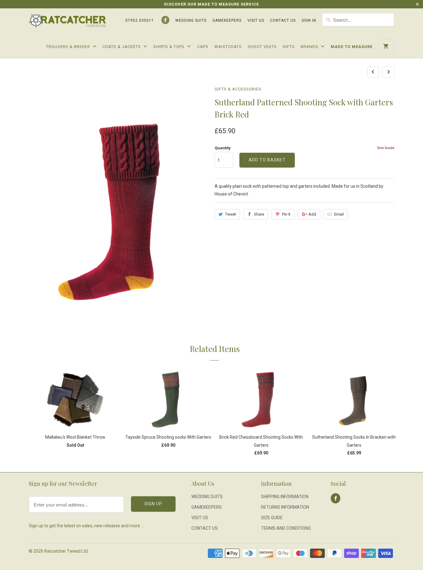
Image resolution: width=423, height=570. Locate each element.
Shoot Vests (262, 46)
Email (339, 214)
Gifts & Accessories (238, 89)
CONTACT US (283, 20)
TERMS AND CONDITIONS (286, 528)
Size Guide (385, 148)
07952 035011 (139, 20)
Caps (202, 46)
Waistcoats (228, 46)
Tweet (230, 214)
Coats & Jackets (122, 46)
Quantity (223, 148)
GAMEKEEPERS (227, 20)
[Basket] (386, 47)
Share (259, 214)
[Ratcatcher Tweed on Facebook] (165, 20)
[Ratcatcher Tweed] (67, 23)
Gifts (289, 46)
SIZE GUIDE (272, 517)
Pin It (286, 214)
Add (312, 214)
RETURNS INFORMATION (285, 507)
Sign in (309, 20)
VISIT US (255, 20)
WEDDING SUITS (191, 20)
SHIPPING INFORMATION (284, 496)
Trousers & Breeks (68, 46)
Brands (310, 46)
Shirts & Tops (169, 46)
